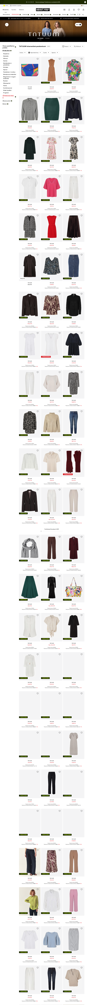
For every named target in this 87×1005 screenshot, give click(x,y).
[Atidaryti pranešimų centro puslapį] (74, 9)
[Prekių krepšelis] (83, 10)
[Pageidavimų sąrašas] (79, 10)
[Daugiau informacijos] (30, 91)
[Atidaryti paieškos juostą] (82, 14)
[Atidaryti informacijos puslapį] (85, 2)
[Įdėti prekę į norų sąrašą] (38, 59)
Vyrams (13, 9)
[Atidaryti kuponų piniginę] (64, 10)
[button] (66, 46)
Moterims (6, 9)
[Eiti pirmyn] (79, 14)
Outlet (6, 5)
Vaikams (21, 9)
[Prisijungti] (69, 10)
